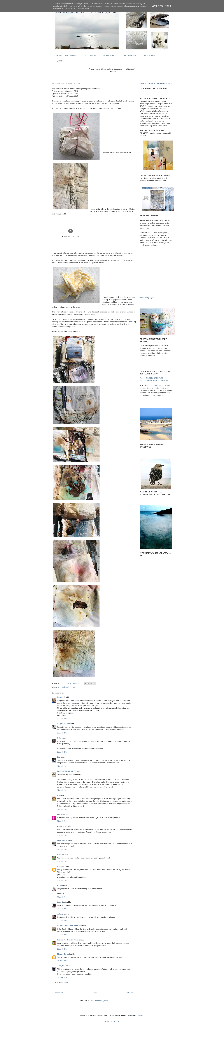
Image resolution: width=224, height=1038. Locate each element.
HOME (59, 61)
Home (94, 993)
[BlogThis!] (88, 683)
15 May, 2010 (62, 961)
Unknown (61, 866)
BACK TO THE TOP (112, 1021)
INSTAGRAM (110, 55)
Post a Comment (61, 982)
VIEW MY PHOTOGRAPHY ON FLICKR (156, 84)
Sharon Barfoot (63, 954)
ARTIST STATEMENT (67, 55)
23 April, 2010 (62, 935)
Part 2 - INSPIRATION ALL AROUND (154, 380)
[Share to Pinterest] (94, 683)
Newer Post (58, 993)
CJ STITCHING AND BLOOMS (69, 926)
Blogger (140, 1015)
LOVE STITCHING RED (66, 771)
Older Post (130, 993)
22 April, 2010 (62, 921)
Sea (58, 757)
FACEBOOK (130, 55)
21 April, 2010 (62, 909)
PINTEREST (150, 55)
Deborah (60, 855)
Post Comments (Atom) (99, 1001)
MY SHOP (90, 55)
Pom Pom (61, 814)
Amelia (60, 885)
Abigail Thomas (63, 724)
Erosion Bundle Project (66, 687)
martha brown (63, 840)
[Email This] (85, 683)
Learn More (157, 6)
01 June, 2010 (62, 977)
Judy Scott (61, 902)
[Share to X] (90, 683)
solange (60, 914)
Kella (59, 738)
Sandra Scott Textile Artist (67, 940)
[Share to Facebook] (92, 683)
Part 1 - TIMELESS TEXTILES (151, 378)
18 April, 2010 (62, 835)
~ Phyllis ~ (61, 966)
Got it (168, 6)
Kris (59, 795)
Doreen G (61, 697)
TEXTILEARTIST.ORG (159, 385)
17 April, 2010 (62, 719)
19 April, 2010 (62, 880)
